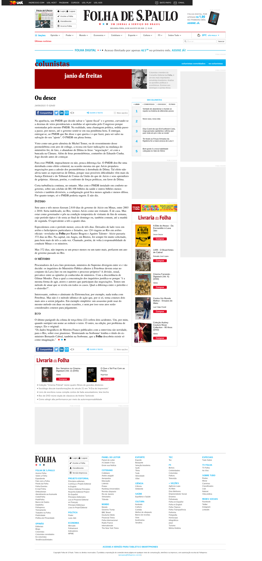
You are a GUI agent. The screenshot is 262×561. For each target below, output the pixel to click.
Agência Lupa (174, 486)
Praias (104, 486)
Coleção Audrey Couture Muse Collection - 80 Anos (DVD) (162, 326)
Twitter (205, 504)
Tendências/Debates (43, 540)
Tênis (137, 470)
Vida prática (207, 494)
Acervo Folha (66, 26)
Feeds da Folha (41, 484)
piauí (171, 523)
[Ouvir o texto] (95, 113)
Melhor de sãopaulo (143, 512)
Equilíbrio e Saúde (143, 497)
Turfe (137, 473)
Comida (138, 510)
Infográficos (173, 520)
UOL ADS (98, 3)
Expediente (40, 479)
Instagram (206, 507)
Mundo (82, 35)
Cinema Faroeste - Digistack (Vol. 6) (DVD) (162, 276)
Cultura (146, 35)
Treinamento (40, 510)
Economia (98, 35)
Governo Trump (108, 510)
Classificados (207, 486)
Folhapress (40, 507)
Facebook (206, 502)
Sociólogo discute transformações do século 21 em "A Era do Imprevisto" (74, 388)
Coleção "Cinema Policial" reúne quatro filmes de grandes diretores (71, 385)
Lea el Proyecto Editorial (78, 500)
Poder (68, 35)
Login (62, 11)
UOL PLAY (86, 3)
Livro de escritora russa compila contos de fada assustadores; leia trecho (74, 392)
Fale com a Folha (42, 481)
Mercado (72, 526)
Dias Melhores (175, 491)
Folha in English (175, 505)
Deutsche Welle (108, 515)
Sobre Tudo (173, 35)
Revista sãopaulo (109, 492)
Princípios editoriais (76, 481)
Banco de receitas (142, 515)
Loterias (105, 483)
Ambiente (139, 489)
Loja (204, 489)
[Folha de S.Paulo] (130, 15)
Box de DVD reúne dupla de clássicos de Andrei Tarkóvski (66, 395)
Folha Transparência (177, 510)
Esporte (131, 35)
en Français (73, 502)
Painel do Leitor (108, 460)
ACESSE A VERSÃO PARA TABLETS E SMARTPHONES (130, 547)
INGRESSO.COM (36, 3)
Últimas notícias (43, 41)
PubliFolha (39, 500)
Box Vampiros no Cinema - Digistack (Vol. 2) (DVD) (69, 369)
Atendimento (65, 21)
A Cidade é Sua (108, 463)
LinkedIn (205, 510)
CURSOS (75, 3)
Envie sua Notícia (109, 465)
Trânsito (105, 499)
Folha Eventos (41, 486)
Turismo (172, 526)
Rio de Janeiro (108, 494)
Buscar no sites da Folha (185, 41)
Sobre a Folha (41, 476)
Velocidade (139, 476)
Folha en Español (176, 502)
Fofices (172, 476)
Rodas (205, 478)
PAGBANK (64, 3)
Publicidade (40, 515)
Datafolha (39, 505)
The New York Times (110, 528)
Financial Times (108, 518)
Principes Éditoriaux (76, 505)
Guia (137, 518)
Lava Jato (72, 518)
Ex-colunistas (216, 63)
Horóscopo (173, 518)
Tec (170, 460)
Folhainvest (73, 528)
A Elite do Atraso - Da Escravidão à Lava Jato (163, 228)
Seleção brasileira (142, 465)
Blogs (37, 529)
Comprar (63, 379)
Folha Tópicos (174, 507)
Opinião (54, 35)
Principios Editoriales (77, 497)
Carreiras (206, 483)
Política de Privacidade (44, 518)
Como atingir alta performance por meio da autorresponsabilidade (70, 399)
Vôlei (137, 479)
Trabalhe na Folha (43, 513)
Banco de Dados (42, 502)
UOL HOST (52, 3)
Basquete (139, 463)
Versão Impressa (79, 473)
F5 (159, 35)
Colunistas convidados (193, 63)
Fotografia (173, 515)
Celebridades (174, 470)
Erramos (172, 497)
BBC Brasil (106, 512)
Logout (72, 11)
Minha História (175, 528)
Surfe (137, 468)
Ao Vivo (205, 470)
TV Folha (206, 468)
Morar (204, 481)
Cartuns (138, 507)
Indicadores (73, 531)
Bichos (171, 468)
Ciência (138, 486)
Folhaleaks (173, 499)
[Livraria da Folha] (52, 360)
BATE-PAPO (165, 3)
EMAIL (181, 3)
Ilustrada (138, 504)
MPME (71, 534)
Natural (205, 491)
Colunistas (52, 63)
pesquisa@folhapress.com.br (130, 555)
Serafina (138, 523)
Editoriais (39, 526)
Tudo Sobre (207, 460)
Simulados (106, 497)
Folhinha (172, 512)
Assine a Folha (66, 16)
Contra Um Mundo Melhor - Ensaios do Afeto (162, 300)
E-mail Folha (40, 489)
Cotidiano (115, 35)
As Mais (172, 489)
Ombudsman (40, 492)
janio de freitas (83, 75)
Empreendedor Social (178, 494)
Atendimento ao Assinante (46, 494)
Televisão (173, 478)
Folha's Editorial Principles (79, 489)
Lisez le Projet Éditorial (77, 508)
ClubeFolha (40, 497)
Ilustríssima (139, 520)
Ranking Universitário (111, 489)
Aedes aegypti (108, 476)
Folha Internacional (110, 520)
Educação (106, 481)
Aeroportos (106, 478)
